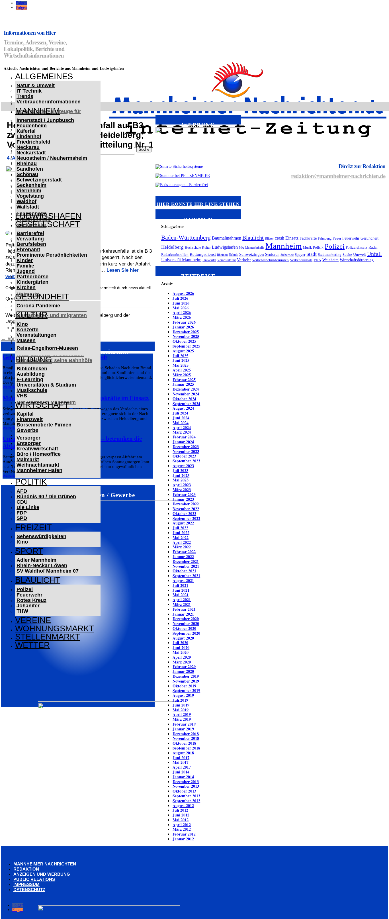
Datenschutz (29, 889)
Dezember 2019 (186, 676)
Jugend (26, 271)
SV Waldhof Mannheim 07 (48, 571)
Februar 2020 (184, 666)
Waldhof (26, 201)
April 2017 (182, 767)
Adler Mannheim (36, 560)
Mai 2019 (181, 710)
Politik (31, 481)
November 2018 (186, 738)
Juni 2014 (181, 772)
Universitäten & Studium (46, 385)
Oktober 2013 (184, 791)
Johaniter (28, 605)
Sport (29, 551)
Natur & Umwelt (36, 85)
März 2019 (182, 719)
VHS (22, 396)
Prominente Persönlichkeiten (52, 255)
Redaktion (26, 869)
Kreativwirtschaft (37, 449)
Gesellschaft (47, 224)
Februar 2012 (184, 834)
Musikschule (32, 390)
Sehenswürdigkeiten (41, 536)
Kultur (31, 314)
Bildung (33, 359)
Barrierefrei (30, 233)
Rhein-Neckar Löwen (42, 565)
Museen (26, 340)
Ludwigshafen (48, 215)
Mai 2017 (181, 762)
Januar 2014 (183, 777)
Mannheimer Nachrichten (44, 863)
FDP (22, 513)
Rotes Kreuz (31, 600)
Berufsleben (31, 244)
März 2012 (182, 829)
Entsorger (29, 443)
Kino (22, 324)
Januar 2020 (183, 671)
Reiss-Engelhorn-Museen (47, 348)
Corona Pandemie (38, 306)
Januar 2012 (183, 839)
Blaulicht (37, 580)
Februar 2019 (184, 724)
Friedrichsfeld (33, 142)
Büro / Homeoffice (39, 454)
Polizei (25, 589)
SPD (22, 518)
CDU (22, 502)
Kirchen (26, 287)
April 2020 (182, 657)
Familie (25, 266)
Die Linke (28, 507)
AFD (22, 491)
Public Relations (34, 879)
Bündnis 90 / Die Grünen (46, 496)
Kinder (25, 260)
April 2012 (182, 825)
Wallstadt (28, 207)
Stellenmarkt (47, 636)
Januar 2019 (183, 729)
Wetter (32, 645)
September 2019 (186, 690)
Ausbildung (31, 374)
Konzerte (27, 329)
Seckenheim (31, 185)
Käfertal (26, 131)
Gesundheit (42, 296)
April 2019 (182, 714)
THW (22, 611)
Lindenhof (29, 136)
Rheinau (27, 163)
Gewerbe (27, 430)
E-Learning (30, 379)
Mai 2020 (181, 652)
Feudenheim (32, 125)
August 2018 (183, 753)
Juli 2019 (180, 700)
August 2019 (183, 695)
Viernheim (29, 190)
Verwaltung (30, 239)
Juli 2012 (180, 810)
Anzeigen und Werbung (41, 874)
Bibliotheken (32, 368)
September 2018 (186, 748)
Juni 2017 (181, 758)
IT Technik (29, 91)
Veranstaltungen (36, 335)
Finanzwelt (30, 419)
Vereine (33, 620)
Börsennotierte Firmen (44, 425)
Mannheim (37, 110)
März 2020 (182, 662)
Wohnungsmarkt (54, 628)
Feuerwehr (29, 595)
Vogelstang (30, 196)
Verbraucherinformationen (49, 102)
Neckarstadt (31, 153)
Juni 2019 (181, 705)
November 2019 (186, 681)
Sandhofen (30, 169)
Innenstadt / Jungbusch (45, 120)
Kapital (25, 414)
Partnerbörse (32, 276)
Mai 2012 (181, 820)
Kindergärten (32, 282)
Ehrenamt (28, 249)
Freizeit (33, 527)
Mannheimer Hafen (39, 470)
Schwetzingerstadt (39, 180)
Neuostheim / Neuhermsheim (52, 158)
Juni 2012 (181, 815)
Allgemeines (44, 76)
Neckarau (28, 147)
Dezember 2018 (186, 734)
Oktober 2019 (184, 686)
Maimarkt (28, 459)
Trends (25, 96)
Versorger (28, 438)
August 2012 (183, 805)
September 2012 (186, 801)
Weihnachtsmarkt (38, 465)
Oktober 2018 (184, 743)
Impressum (26, 884)
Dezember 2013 (186, 782)
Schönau (27, 174)
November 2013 (186, 786)
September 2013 (186, 796)
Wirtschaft (42, 404)
